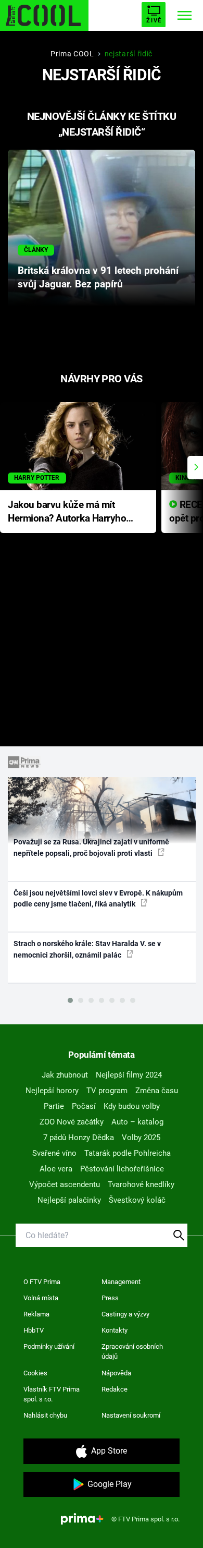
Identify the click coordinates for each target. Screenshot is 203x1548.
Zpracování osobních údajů (132, 1352)
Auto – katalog (137, 1122)
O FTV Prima (41, 1282)
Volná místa (40, 1298)
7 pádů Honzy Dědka (78, 1137)
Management (121, 1282)
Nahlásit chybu (45, 1415)
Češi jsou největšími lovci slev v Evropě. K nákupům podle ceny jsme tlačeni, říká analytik (98, 898)
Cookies (35, 1373)
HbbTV (33, 1330)
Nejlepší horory (52, 1090)
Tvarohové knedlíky (141, 1184)
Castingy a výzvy (125, 1314)
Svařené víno (54, 1153)
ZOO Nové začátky (72, 1122)
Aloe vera (56, 1169)
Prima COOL (72, 54)
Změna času (156, 1090)
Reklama (36, 1314)
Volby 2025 (141, 1137)
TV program (107, 1090)
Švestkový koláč (137, 1200)
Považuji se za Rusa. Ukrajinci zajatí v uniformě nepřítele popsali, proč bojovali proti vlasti (91, 847)
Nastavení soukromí (131, 1415)
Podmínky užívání (48, 1346)
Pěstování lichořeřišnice (122, 1169)
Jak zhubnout (65, 1075)
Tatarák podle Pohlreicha (127, 1153)
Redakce (115, 1389)
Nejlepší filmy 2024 (129, 1075)
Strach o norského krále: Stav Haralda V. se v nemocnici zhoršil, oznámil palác (87, 949)
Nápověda (116, 1373)
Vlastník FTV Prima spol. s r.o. (51, 1394)
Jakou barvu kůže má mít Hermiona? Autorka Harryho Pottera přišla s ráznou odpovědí (67, 512)
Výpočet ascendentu (64, 1184)
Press (110, 1298)
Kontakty (115, 1330)
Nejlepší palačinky (69, 1200)
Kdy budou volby (132, 1106)
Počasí (84, 1106)
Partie (54, 1106)
